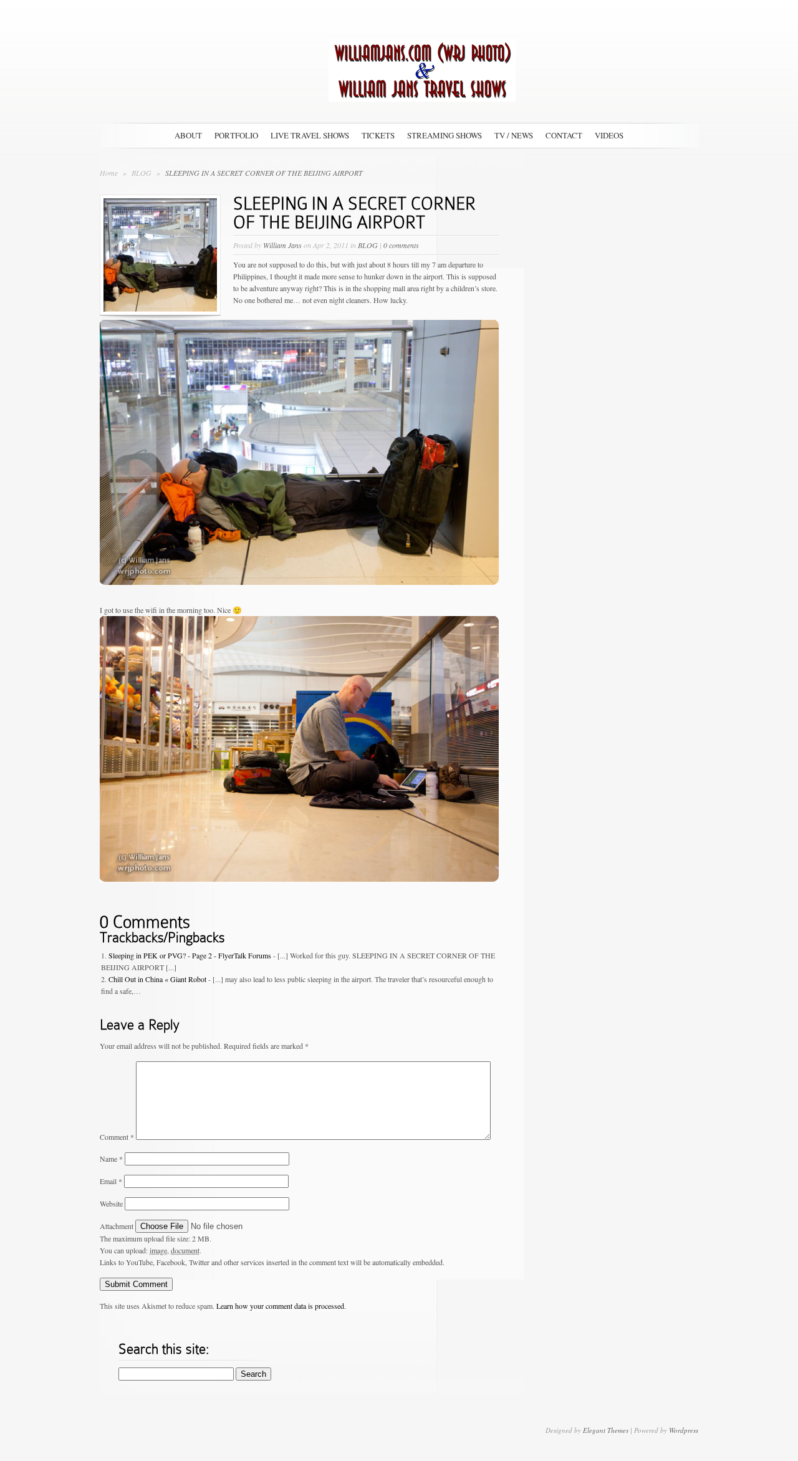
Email (111, 1181)
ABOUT (188, 135)
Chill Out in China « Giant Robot (157, 979)
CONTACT (564, 135)
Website (111, 1203)
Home (109, 173)
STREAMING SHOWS (444, 135)
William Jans (282, 245)
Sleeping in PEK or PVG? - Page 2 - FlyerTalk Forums (189, 955)
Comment (117, 1137)
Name (111, 1159)
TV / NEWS (513, 135)
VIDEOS (609, 135)
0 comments (401, 245)
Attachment (117, 1226)
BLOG (142, 173)
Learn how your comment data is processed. (281, 1306)
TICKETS (378, 135)
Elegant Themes (605, 1430)
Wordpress (683, 1430)
